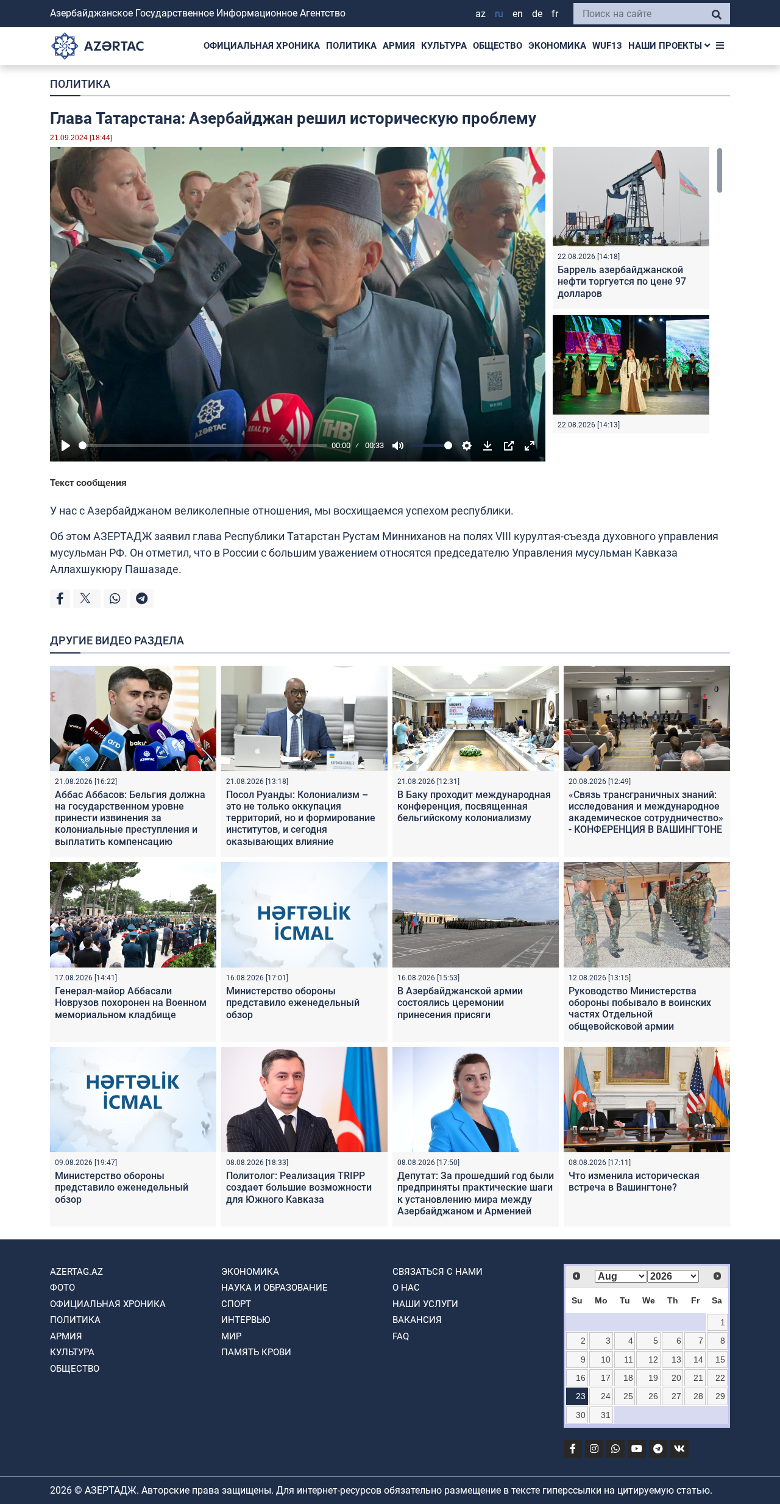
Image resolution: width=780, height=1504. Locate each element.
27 (676, 1396)
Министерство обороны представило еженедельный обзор (293, 1002)
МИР (231, 1336)
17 (606, 1378)
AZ (480, 14)
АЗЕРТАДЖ (122, 536)
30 (581, 1415)
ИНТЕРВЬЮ (245, 1319)
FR (554, 14)
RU (499, 14)
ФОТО (62, 1287)
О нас (406, 1287)
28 (698, 1396)
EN (517, 14)
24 (606, 1396)
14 (698, 1359)
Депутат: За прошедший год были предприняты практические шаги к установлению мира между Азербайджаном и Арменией (475, 1193)
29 (720, 1396)
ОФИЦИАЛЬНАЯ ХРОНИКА (262, 45)
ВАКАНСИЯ (417, 1319)
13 (676, 1359)
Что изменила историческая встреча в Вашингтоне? (634, 1181)
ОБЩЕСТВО (497, 45)
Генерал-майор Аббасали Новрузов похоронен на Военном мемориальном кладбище (131, 1002)
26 (653, 1396)
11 (628, 1359)
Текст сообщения (88, 482)
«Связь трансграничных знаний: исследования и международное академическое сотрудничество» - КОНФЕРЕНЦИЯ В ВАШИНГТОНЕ (646, 812)
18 (628, 1378)
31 (606, 1415)
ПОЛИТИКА (351, 45)
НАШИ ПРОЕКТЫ (666, 45)
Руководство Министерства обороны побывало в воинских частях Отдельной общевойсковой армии (640, 1008)
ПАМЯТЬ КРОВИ (256, 1352)
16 (581, 1378)
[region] (638, 290)
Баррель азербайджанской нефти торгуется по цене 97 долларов (622, 281)
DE (537, 14)
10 (606, 1359)
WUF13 (607, 45)
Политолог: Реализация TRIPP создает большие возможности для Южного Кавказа (299, 1187)
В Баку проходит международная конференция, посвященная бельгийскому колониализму (474, 806)
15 (720, 1359)
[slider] (203, 445)
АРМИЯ (399, 45)
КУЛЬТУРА (444, 45)
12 (653, 1359)
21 (698, 1378)
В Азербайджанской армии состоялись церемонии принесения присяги (460, 1002)
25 (628, 1396)
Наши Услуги (425, 1304)
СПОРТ (236, 1304)
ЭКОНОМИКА (557, 45)
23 (581, 1396)
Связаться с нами (437, 1271)
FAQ (400, 1336)
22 (720, 1378)
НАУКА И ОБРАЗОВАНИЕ (274, 1287)
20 (676, 1378)
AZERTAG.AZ (76, 1271)
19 (653, 1378)
